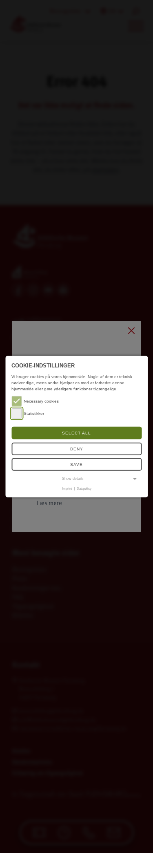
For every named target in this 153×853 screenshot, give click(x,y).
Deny (76, 449)
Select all (76, 433)
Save (76, 464)
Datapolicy (84, 488)
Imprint (67, 488)
